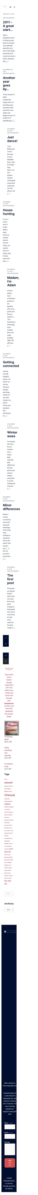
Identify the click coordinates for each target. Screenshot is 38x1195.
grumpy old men (8, 825)
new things (6, 849)
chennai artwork (8, 801)
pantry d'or (6, 859)
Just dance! (12, 139)
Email (8, 1132)
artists (5, 779)
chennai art (7, 798)
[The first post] (5, 597)
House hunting (9, 212)
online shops (7, 854)
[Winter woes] (5, 456)
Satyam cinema (8, 867)
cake (11, 791)
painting (6, 857)
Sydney (10, 1188)
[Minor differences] (13, 528)
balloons (6, 786)
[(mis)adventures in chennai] (5, 7)
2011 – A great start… (8, 26)
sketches (6, 875)
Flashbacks (7, 822)
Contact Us (10, 1163)
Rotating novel (7, 865)
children (7, 804)
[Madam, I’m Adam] (5, 307)
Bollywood (6, 791)
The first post (10, 579)
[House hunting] (13, 232)
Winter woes (12, 434)
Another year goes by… (9, 83)
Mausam (6, 835)
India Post (6, 827)
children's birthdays (9, 806)
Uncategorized (8, 18)
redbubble (9, 862)
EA (7, 814)
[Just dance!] (5, 161)
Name (8, 1123)
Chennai (9, 795)
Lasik (12, 830)
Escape (11, 820)
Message (7, 1142)
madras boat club (8, 833)
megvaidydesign (8, 838)
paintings (10, 857)
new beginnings (8, 846)
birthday (9, 788)
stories (9, 878)
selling (5, 870)
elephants (6, 820)
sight (9, 873)
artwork (8, 782)
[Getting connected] (13, 385)
